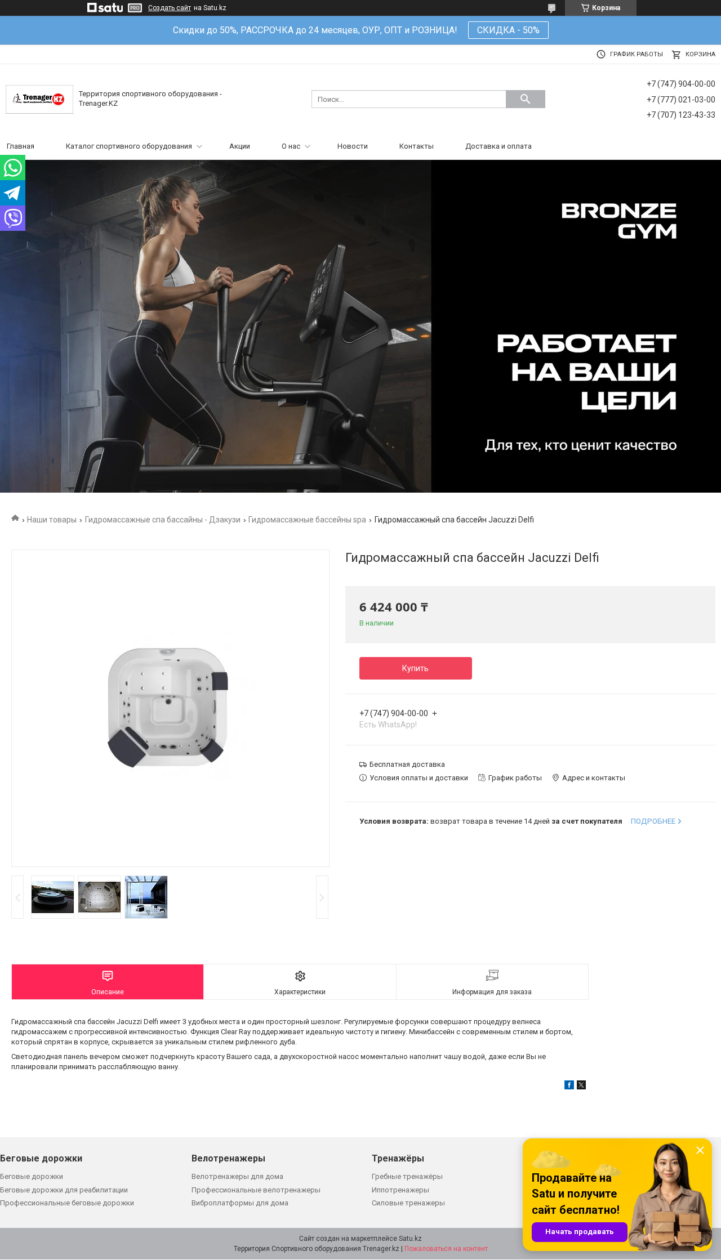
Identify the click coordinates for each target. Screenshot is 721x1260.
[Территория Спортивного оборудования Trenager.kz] (39, 99)
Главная (20, 146)
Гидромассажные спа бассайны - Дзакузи (163, 519)
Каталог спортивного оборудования (129, 146)
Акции (239, 146)
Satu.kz (410, 1239)
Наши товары (52, 519)
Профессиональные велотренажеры (256, 1190)
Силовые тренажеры (408, 1203)
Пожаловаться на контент (446, 1249)
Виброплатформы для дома (240, 1203)
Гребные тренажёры (407, 1176)
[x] (581, 1087)
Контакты (416, 146)
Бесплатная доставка (407, 764)
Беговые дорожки (31, 1176)
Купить (415, 668)
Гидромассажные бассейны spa (307, 519)
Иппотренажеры (400, 1190)
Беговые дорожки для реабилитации (64, 1190)
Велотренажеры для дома (237, 1176)
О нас (291, 146)
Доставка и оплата (498, 146)
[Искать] (525, 99)
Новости (352, 146)
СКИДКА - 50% (508, 30)
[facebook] (569, 1087)
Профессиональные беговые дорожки (67, 1203)
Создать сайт (169, 8)
